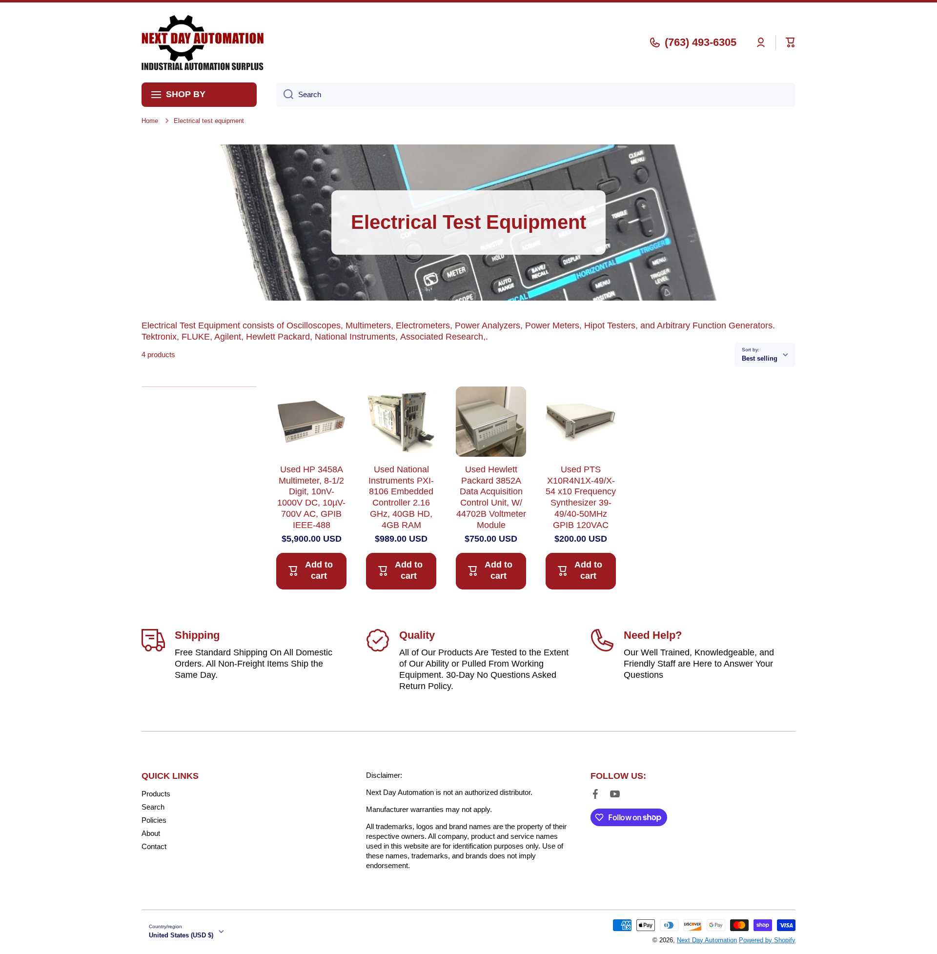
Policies (154, 820)
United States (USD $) (181, 935)
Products (156, 794)
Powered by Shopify (767, 940)
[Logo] (203, 42)
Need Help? (653, 635)
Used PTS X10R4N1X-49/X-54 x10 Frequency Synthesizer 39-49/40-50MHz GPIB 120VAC (581, 497)
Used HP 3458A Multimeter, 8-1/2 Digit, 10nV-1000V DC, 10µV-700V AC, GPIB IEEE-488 (311, 497)
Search (153, 807)
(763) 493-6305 (700, 42)
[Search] (284, 94)
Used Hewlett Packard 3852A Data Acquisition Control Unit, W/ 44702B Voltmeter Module (491, 497)
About (151, 833)
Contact (154, 846)
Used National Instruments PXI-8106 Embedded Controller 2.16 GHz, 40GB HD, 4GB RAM (401, 497)
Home (150, 120)
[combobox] (535, 94)
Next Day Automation (707, 940)
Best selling (759, 358)
